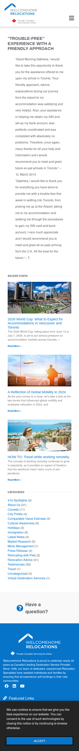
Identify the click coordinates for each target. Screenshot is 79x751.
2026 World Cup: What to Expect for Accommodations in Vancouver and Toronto (35, 323)
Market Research (19, 541)
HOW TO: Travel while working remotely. (39, 457)
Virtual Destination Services (26, 578)
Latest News (16, 537)
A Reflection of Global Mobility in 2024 (37, 392)
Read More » (14, 346)
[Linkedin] (14, 686)
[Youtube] (22, 686)
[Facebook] (6, 686)
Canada (13, 509)
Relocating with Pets (22, 555)
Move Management (21, 546)
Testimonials (16, 564)
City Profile (15, 514)
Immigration (16, 532)
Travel (12, 569)
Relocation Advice (20, 560)
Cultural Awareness (21, 523)
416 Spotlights (17, 500)
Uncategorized (18, 573)
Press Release (18, 550)
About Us (14, 505)
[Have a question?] (19, 608)
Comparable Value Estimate (27, 518)
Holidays (14, 527)
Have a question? (36, 608)
